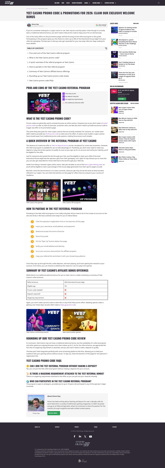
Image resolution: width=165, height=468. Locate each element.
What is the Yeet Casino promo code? (44, 57)
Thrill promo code (52, 134)
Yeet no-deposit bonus (60, 145)
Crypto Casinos (134, 103)
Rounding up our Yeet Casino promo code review (49, 76)
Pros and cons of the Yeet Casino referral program (49, 53)
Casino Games (96, 3)
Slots (68, 3)
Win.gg (28, 8)
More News (136, 23)
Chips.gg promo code (68, 305)
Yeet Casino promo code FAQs (41, 80)
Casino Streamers (77, 3)
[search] (158, 2)
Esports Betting (109, 3)
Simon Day (35, 24)
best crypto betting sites (93, 164)
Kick (63, 3)
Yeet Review (34, 8)
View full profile (53, 413)
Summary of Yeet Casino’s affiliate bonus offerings (49, 71)
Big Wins (57, 3)
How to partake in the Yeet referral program (47, 67)
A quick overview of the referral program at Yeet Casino (51, 62)
